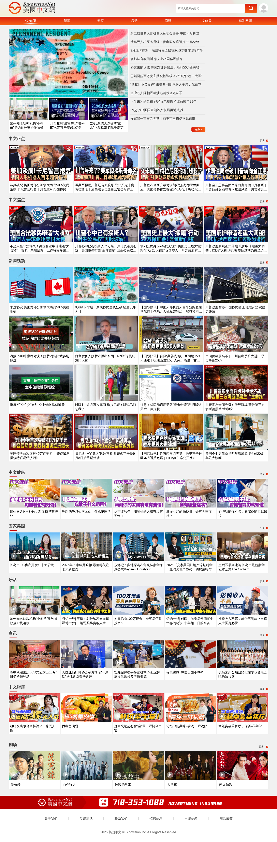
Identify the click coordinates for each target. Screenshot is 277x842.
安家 (100, 21)
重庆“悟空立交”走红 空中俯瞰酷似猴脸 (37, 404)
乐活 (134, 21)
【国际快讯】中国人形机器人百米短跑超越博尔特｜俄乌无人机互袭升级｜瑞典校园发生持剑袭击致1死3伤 (171, 311)
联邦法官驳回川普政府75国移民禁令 (156, 59)
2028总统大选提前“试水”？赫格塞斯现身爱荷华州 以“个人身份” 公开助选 (108, 128)
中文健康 (205, 21)
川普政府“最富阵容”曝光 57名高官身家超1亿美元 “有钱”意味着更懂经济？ (67, 128)
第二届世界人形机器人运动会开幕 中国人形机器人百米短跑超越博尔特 (167, 33)
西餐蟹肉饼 (70, 726)
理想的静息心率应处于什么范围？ (86, 511)
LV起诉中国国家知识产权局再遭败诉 (156, 110)
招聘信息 (155, 818)
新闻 (67, 21)
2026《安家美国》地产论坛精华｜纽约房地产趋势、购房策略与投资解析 (190, 569)
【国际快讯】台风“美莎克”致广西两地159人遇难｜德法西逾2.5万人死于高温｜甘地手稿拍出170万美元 (170, 360)
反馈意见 (85, 818)
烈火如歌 (225, 784)
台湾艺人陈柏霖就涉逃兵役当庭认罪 (156, 93)
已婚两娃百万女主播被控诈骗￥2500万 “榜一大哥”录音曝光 (167, 76)
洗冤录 (15, 784)
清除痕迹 (226, 818)
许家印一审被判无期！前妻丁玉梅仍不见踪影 (162, 118)
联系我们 (121, 818)
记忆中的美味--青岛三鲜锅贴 (186, 726)
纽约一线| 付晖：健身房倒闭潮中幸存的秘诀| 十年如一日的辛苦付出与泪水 (189, 623)
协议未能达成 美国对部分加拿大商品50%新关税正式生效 (167, 67)
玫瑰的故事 (123, 784)
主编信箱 (191, 818)
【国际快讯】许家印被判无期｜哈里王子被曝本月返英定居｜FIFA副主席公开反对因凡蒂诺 (171, 458)
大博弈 (172, 784)
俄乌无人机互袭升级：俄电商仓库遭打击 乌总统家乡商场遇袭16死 (167, 42)
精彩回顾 (245, 21)
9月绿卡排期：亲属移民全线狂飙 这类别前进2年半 (166, 50)
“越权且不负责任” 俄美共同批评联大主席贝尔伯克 (165, 84)
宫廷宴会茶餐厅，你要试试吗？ (241, 726)
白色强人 (69, 784)
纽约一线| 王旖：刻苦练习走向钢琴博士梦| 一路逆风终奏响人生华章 (85, 623)
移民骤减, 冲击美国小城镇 (185, 672)
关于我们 (50, 818)
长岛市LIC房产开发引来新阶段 (32, 565)
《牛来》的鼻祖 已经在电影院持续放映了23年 (163, 101)
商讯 (168, 21)
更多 (198, 129)
